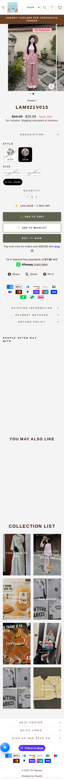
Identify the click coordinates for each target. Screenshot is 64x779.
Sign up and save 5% (31, 738)
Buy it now (32, 238)
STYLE (8, 143)
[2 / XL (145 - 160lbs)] (14, 502)
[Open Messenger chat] (5, 747)
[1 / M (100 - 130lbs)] (6, 502)
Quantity (32, 190)
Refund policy (32, 322)
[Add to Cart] (6, 375)
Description (32, 134)
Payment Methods (32, 315)
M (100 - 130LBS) (12, 173)
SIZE (7, 166)
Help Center (31, 722)
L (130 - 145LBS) (32, 173)
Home (31, 100)
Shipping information (32, 308)
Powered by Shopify (32, 776)
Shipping (26, 120)
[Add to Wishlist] (6, 383)
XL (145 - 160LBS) (13, 182)
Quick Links (31, 730)
